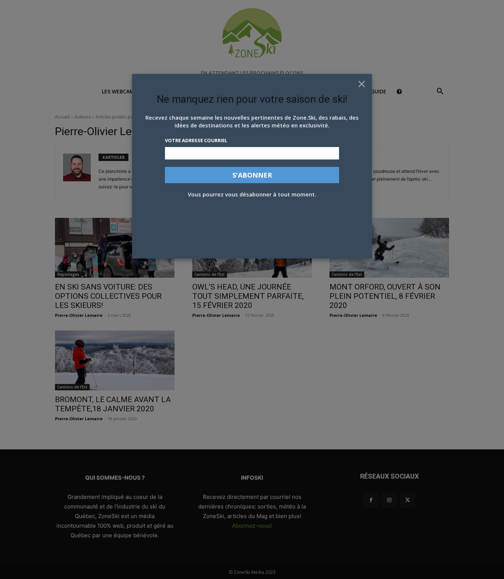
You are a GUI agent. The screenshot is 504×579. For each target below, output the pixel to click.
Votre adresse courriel (196, 140)
